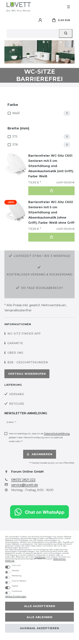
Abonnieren (42, 454)
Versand (16, 394)
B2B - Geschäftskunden (27, 362)
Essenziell (16, 565)
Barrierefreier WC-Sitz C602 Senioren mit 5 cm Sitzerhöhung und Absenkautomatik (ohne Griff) (51, 212)
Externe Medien (19, 581)
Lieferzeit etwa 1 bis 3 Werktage (42, 256)
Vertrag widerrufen (27, 373)
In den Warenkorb (51, 190)
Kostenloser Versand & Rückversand (40, 274)
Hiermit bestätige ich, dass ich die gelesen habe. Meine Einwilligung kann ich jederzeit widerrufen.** (39, 437)
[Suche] (65, 33)
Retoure (16, 403)
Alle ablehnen (39, 617)
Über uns (15, 352)
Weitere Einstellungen (15, 596)
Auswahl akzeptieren (39, 628)
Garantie (15, 343)
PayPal (15, 586)
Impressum (40, 557)
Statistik (15, 571)
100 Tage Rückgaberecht (42, 288)
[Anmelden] (41, 20)
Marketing (16, 576)
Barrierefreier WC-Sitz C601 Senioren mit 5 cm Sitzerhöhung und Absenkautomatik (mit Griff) (51, 166)
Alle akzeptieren (39, 606)
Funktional (17, 591)
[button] (13, 52)
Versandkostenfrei (17, 310)
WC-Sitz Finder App (24, 333)
